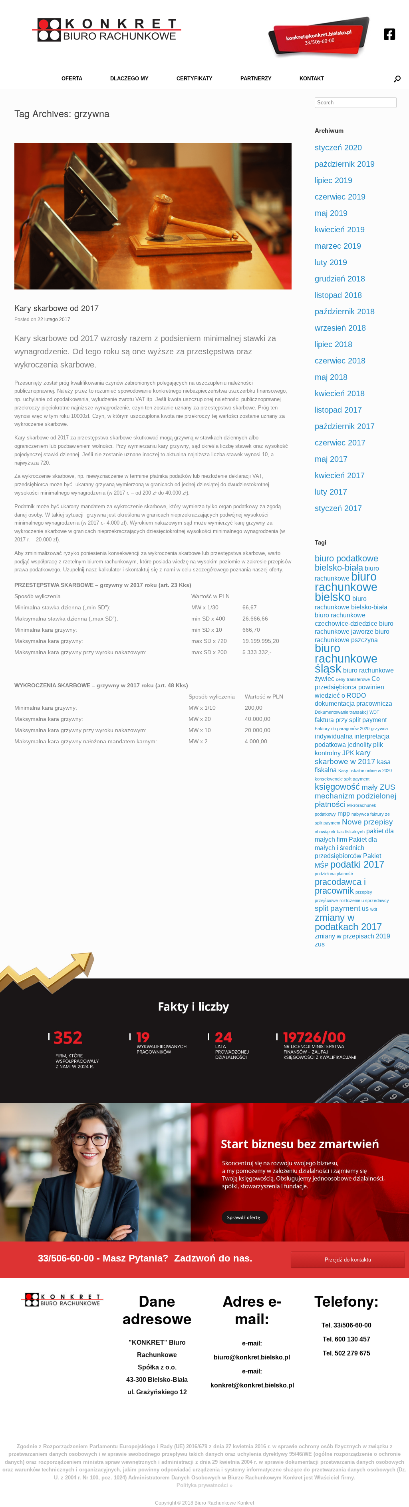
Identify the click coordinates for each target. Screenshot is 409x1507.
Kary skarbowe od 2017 (56, 307)
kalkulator (110, 570)
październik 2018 (345, 311)
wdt (373, 909)
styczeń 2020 (338, 147)
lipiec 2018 (333, 344)
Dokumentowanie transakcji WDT (347, 712)
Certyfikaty (194, 79)
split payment (337, 908)
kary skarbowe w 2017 (345, 757)
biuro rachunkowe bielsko (346, 586)
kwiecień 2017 (340, 475)
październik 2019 (345, 164)
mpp (344, 813)
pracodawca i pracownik (340, 886)
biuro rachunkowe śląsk (346, 658)
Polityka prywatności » (204, 1485)
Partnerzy (256, 79)
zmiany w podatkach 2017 (348, 922)
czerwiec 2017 (340, 442)
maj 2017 (331, 459)
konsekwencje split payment (342, 778)
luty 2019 (331, 262)
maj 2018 (331, 377)
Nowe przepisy (367, 822)
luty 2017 (331, 491)
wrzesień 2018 (340, 327)
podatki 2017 (357, 864)
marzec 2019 (338, 246)
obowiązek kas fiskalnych (340, 831)
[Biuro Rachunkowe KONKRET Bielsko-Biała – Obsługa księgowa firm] (106, 30)
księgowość (337, 787)
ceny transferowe (353, 679)
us (365, 908)
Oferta (72, 79)
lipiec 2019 (333, 180)
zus (320, 944)
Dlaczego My (129, 79)
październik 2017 (345, 426)
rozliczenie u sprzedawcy (364, 900)
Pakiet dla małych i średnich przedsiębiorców (346, 847)
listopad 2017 (338, 409)
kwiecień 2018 (340, 393)
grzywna (379, 728)
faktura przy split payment (351, 720)
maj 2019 (331, 213)
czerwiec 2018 (340, 360)
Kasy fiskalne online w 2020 (365, 770)
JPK (348, 753)
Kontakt (312, 79)
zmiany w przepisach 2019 (352, 936)
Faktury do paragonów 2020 (342, 728)
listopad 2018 (338, 295)
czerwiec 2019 (340, 196)
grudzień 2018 (340, 278)
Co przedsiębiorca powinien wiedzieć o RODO (349, 687)
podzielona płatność (334, 873)
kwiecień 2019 (340, 229)
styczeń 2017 (338, 508)
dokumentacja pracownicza (353, 703)
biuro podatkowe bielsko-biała (346, 563)
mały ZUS (378, 787)
